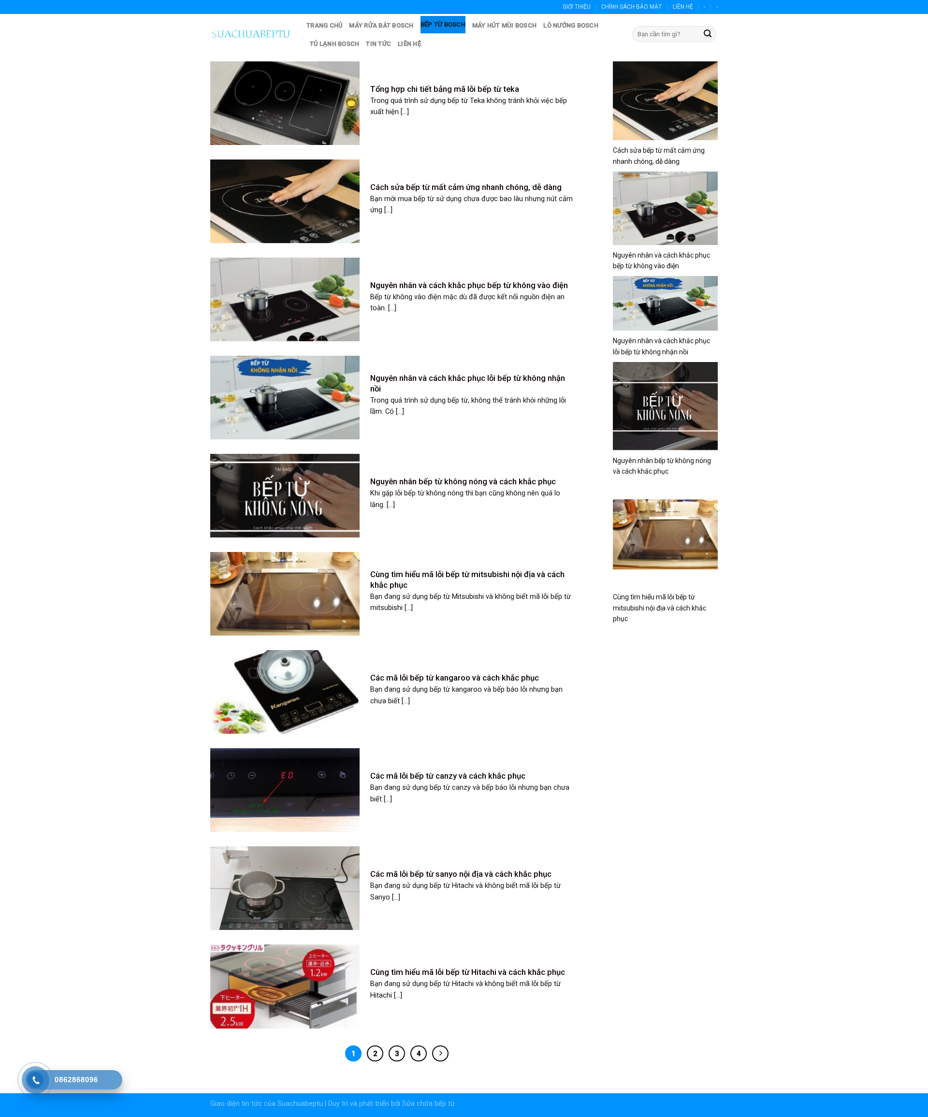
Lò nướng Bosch (570, 25)
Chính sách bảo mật (631, 6)
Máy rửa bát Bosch (381, 25)
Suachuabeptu (300, 1104)
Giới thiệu (577, 6)
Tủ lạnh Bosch (334, 43)
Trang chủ (324, 25)
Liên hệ (683, 6)
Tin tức (378, 43)
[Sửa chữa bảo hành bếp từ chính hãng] (251, 34)
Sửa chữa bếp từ (428, 1104)
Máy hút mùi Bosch (504, 25)
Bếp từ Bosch (442, 24)
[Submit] (707, 34)
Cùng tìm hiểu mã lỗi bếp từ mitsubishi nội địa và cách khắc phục (659, 608)
